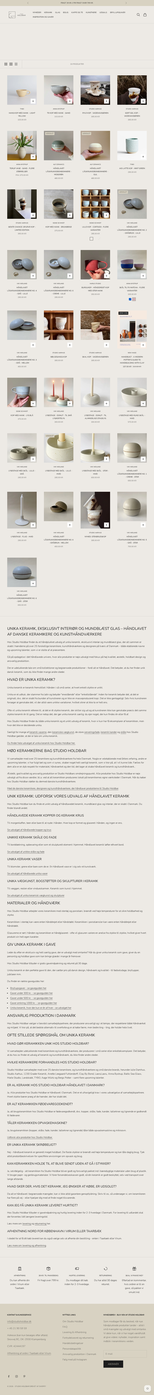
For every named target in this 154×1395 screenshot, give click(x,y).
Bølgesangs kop (59, 357)
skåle (123, 732)
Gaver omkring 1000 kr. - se (25, 1003)
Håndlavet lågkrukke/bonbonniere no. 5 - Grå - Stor (132, 539)
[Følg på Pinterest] (24, 1376)
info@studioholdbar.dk (19, 1321)
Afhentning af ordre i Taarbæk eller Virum (29, 1353)
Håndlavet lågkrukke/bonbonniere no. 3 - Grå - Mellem (22, 360)
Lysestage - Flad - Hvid (22, 536)
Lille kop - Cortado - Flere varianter (95, 228)
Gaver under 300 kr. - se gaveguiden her (31, 993)
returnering (41, 1223)
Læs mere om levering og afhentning (26, 1245)
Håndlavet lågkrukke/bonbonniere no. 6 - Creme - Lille (58, 290)
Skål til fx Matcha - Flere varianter (132, 289)
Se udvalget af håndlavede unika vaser (27, 873)
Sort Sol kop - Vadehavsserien (132, 114)
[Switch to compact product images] (16, 64)
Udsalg (103, 12)
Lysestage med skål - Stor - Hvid (95, 472)
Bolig (65, 12)
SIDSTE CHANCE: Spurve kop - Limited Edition (22, 228)
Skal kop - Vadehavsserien (95, 357)
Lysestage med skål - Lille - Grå (22, 472)
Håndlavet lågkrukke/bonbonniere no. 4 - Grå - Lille (22, 290)
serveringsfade (92, 732)
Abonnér (113, 1364)
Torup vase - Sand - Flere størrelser (22, 170)
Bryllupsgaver (117, 12)
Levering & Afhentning (74, 1332)
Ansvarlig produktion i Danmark (79, 1354)
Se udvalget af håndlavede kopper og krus (29, 830)
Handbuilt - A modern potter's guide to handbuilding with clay (132, 360)
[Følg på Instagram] (16, 1376)
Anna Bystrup (58, 109)
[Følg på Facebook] (8, 1376)
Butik (20, 28)
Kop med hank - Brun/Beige (59, 227)
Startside (11, 28)
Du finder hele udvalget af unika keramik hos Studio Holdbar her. (41, 743)
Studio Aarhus (95, 109)
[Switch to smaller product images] (11, 64)
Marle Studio (95, 284)
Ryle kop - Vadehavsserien (95, 113)
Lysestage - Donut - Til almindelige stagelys (95, 417)
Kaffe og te (77, 12)
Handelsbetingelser (73, 1343)
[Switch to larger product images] (6, 64)
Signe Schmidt (59, 223)
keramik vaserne (37, 732)
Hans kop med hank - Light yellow (22, 114)
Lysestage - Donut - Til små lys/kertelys (58, 417)
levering (26, 1223)
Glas (57, 12)
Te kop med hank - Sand (58, 113)
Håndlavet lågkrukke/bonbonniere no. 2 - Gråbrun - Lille (132, 230)
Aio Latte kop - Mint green (132, 168)
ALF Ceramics (58, 164)
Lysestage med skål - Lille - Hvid (58, 472)
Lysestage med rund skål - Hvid (132, 417)
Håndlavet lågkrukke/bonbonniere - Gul (95, 171)
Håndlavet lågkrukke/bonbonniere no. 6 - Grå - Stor (22, 598)
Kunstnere (91, 12)
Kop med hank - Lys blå (22, 415)
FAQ (65, 1327)
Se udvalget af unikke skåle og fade (25, 851)
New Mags (132, 353)
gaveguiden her (49, 1003)
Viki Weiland (132, 223)
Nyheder (37, 12)
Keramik (48, 12)
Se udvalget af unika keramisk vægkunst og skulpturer (35, 895)
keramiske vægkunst (63, 732)
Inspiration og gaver (43, 17)
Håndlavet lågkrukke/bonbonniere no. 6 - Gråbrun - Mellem (58, 539)
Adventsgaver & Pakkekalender (39, 28)
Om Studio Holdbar (73, 1321)
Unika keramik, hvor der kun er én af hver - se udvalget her (40, 1007)
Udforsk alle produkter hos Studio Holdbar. (30, 1137)
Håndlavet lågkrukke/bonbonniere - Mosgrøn (58, 171)
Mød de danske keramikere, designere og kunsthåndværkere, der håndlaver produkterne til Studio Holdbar (62, 788)
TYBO (22, 109)
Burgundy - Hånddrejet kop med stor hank (95, 289)
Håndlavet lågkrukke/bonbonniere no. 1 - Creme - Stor (132, 474)
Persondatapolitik (72, 1348)
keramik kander (109, 732)
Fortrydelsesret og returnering (78, 1337)
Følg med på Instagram (75, 1359)
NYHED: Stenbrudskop (95, 536)
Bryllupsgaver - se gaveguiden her (28, 988)
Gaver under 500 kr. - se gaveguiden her (31, 998)
